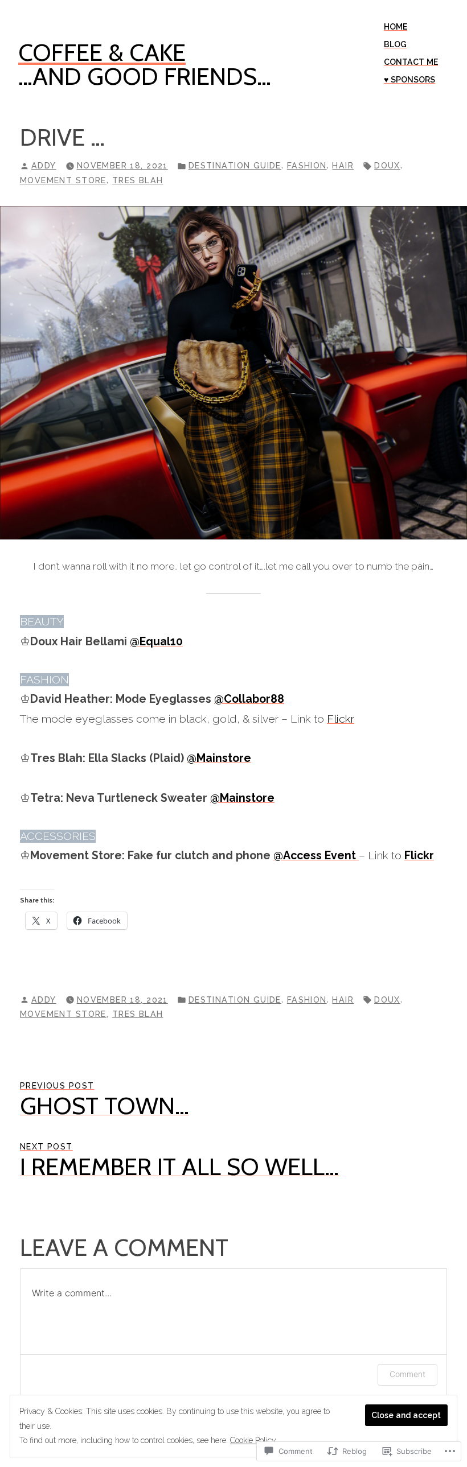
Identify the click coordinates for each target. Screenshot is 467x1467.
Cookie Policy (253, 1440)
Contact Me (411, 62)
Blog (395, 44)
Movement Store (63, 180)
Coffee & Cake (102, 52)
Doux (387, 165)
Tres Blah (137, 180)
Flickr (340, 719)
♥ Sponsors (409, 79)
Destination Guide (235, 165)
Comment (407, 1374)
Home (395, 26)
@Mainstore (219, 758)
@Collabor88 (249, 699)
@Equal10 (156, 641)
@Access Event (316, 855)
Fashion (307, 165)
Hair (343, 165)
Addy (43, 165)
